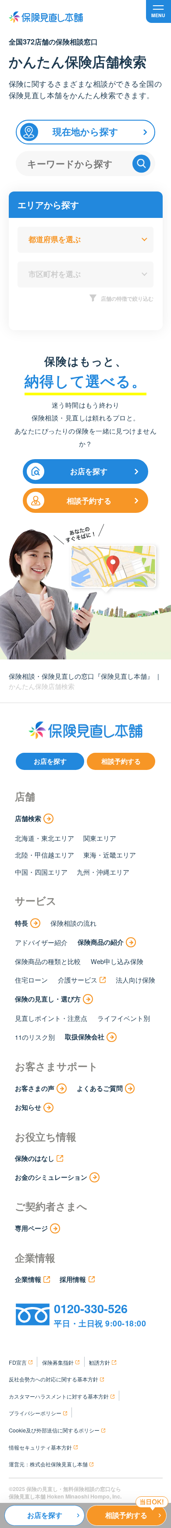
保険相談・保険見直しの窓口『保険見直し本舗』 (81, 676)
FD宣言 (18, 1362)
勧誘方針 (99, 1362)
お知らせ (28, 1107)
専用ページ (31, 1228)
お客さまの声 (34, 1088)
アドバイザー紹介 (41, 942)
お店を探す (88, 471)
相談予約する (89, 500)
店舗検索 (28, 818)
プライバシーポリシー (35, 1413)
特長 (21, 923)
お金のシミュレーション (51, 1177)
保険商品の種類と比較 (48, 961)
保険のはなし (34, 1158)
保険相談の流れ (73, 923)
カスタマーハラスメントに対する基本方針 (59, 1396)
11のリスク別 (35, 1037)
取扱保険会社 (84, 1036)
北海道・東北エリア (44, 838)
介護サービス (77, 979)
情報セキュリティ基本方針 (40, 1447)
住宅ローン (31, 979)
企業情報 (28, 1279)
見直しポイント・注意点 (51, 1018)
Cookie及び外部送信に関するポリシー (54, 1430)
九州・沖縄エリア (103, 871)
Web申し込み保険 (117, 961)
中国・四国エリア (41, 871)
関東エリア (99, 838)
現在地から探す (85, 131)
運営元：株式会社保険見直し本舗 (48, 1464)
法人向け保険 (135, 979)
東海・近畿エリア (109, 854)
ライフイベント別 (123, 1018)
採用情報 (73, 1279)
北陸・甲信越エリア (44, 854)
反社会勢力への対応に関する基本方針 (53, 1379)
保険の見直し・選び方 (48, 998)
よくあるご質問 (100, 1088)
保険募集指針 (58, 1362)
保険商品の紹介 (101, 942)
